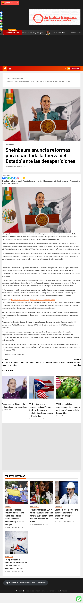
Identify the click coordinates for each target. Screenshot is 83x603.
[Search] (65, 68)
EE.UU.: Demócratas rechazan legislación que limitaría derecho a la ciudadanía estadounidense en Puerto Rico (41, 410)
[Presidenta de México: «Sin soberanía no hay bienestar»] (14, 387)
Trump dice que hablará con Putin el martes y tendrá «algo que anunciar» (21, 362)
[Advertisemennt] (54, 17)
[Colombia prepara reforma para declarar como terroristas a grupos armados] (66, 492)
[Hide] (1, 32)
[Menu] (10, 68)
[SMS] (21, 178)
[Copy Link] (24, 178)
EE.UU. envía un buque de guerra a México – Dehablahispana (33, 300)
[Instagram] (18, 178)
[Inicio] (5, 68)
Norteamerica (10, 144)
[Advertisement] (41, 50)
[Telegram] (12, 178)
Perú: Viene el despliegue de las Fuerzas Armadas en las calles (61, 362)
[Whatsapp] (9, 178)
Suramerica (8, 506)
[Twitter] (6, 178)
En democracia (9, 556)
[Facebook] (3, 178)
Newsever (52, 591)
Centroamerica (34, 506)
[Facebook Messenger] (15, 178)
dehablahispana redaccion (15, 166)
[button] (10, 68)
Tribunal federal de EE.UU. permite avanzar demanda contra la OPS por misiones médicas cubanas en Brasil (41, 515)
